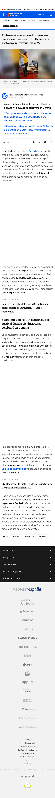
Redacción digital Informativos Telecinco (26, 95)
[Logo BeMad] (27, 673)
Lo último (6, 20)
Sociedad (32, 20)
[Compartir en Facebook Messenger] (45, 142)
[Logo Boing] (27, 656)
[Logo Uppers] (27, 682)
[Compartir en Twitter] (39, 142)
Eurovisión (35, 151)
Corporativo (9, 564)
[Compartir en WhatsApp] (33, 142)
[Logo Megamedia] (28, 776)
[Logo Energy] (27, 665)
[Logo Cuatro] (27, 620)
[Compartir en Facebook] (51, 142)
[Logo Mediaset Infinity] (27, 602)
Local (23, 20)
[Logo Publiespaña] (27, 718)
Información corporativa (27, 743)
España (15, 20)
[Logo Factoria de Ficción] (27, 647)
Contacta (27, 764)
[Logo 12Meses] (27, 700)
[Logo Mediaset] (27, 590)
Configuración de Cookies (27, 750)
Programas (8, 557)
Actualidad (8, 550)
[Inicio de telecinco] (3, 14)
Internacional (44, 20)
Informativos (15, 536)
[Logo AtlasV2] (27, 709)
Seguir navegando (12, 571)
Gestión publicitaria (27, 757)
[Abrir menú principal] (51, 14)
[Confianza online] (27, 788)
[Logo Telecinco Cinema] (27, 691)
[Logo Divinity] (27, 629)
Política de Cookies (27, 753)
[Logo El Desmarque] (27, 638)
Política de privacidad (27, 746)
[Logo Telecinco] (27, 611)
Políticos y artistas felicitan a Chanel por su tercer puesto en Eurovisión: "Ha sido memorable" (25, 308)
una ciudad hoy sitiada (14, 468)
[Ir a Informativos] (15, 14)
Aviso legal (27, 739)
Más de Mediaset (12, 578)
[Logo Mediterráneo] (27, 727)
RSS (27, 760)
